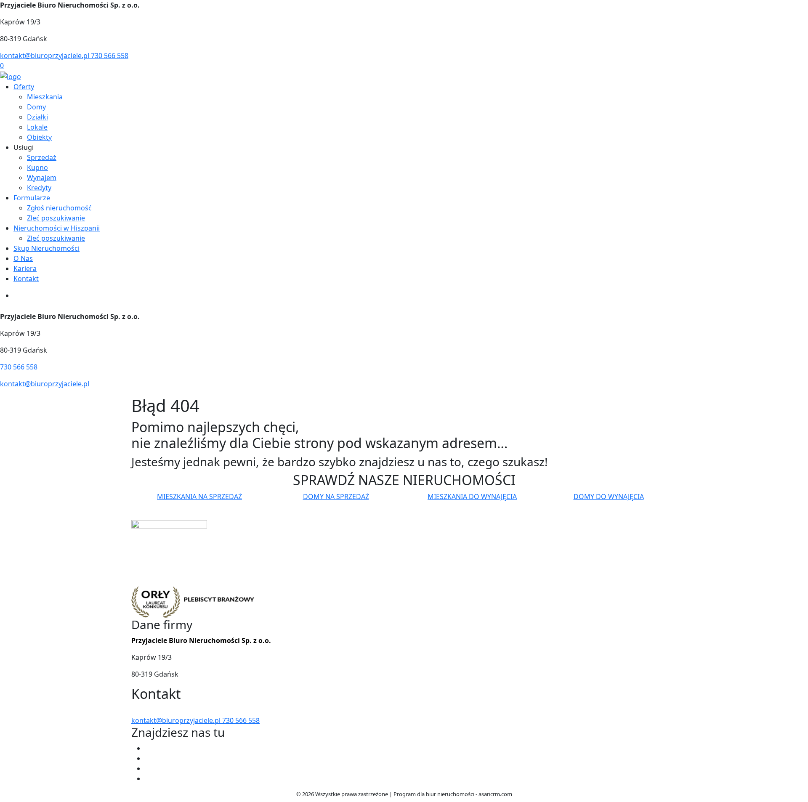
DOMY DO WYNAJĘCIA (609, 496)
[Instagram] (148, 778)
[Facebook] (148, 748)
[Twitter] (148, 758)
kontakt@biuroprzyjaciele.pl (45, 55)
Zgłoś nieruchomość (59, 207)
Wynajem (41, 177)
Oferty (23, 86)
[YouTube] (148, 768)
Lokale (37, 127)
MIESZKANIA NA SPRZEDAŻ (199, 496)
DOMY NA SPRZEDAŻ (336, 496)
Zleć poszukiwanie (56, 218)
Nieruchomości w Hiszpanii (56, 228)
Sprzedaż (41, 157)
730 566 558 (109, 55)
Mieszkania (45, 96)
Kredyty (39, 187)
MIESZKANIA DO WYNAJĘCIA (472, 496)
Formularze (31, 197)
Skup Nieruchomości (46, 248)
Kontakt (26, 278)
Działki (37, 117)
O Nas (23, 258)
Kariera (25, 268)
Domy (36, 107)
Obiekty (39, 137)
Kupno (37, 167)
